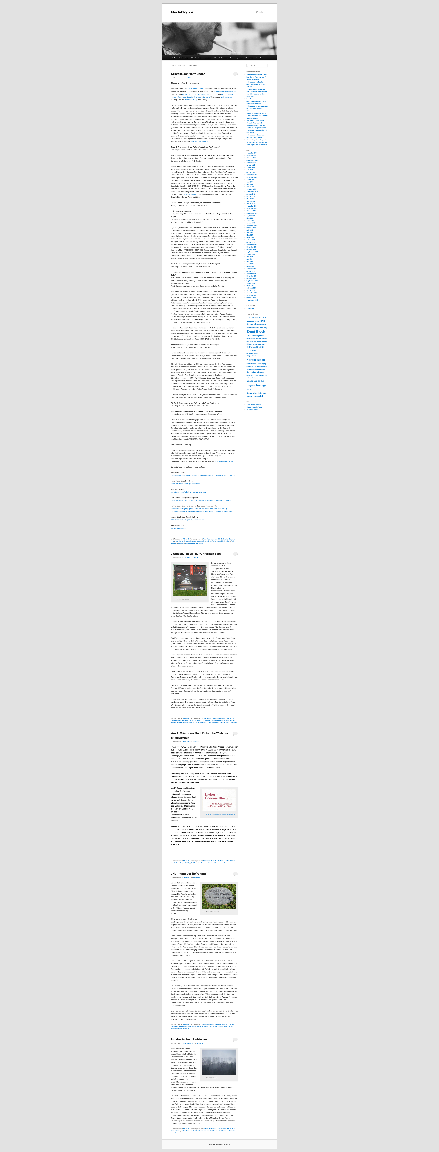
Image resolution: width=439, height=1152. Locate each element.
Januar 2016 (250, 223)
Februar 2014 (251, 269)
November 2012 (251, 295)
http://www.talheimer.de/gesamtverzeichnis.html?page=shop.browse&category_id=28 (202, 475)
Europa (261, 336)
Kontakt (259, 58)
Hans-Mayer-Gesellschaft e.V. (225, 91)
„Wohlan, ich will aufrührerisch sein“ (196, 553)
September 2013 (252, 281)
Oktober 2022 (251, 189)
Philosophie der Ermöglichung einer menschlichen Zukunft (255, 84)
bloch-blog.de (182, 11)
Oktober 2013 (251, 278)
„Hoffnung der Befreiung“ (189, 873)
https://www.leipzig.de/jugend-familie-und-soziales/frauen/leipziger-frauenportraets (201, 500)
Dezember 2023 (251, 175)
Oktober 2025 (251, 158)
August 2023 (250, 179)
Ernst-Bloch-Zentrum (253, 405)
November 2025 (251, 155)
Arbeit (262, 317)
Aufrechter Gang (208, 1024)
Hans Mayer (179, 541)
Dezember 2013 (251, 273)
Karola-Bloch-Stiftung (254, 407)
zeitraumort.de (226, 97)
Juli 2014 (249, 257)
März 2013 (250, 285)
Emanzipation (250, 328)
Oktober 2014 (251, 249)
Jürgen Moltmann (197, 1026)
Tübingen (181, 543)
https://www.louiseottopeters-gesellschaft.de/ (187, 519)
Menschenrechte (262, 366)
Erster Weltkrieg (252, 336)
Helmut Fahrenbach (258, 344)
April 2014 (250, 264)
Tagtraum (255, 378)
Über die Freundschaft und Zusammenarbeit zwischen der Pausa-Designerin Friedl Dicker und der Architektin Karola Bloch (257, 128)
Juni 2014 (249, 259)
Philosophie (262, 375)
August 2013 (250, 283)
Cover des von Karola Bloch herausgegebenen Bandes (220, 814)
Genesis (254, 341)
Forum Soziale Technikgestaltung (256, 339)
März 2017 (250, 199)
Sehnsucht (190, 722)
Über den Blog (183, 58)
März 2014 (250, 266)
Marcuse (249, 366)
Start (173, 58)
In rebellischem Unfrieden (189, 1039)
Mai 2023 (249, 184)
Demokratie (251, 324)
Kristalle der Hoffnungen (188, 74)
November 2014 (251, 247)
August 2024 (250, 167)
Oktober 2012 (251, 298)
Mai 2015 (249, 235)
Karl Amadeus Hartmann (201, 1131)
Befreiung (257, 321)
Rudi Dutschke (182, 722)
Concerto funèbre (217, 1129)
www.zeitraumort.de (178, 528)
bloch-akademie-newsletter (223, 58)
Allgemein (186, 539)
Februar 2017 (251, 201)
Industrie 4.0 (251, 350)
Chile (212, 861)
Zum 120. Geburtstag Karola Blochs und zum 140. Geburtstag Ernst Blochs (257, 115)
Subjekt (248, 378)
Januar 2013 (250, 290)
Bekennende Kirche (220, 1024)
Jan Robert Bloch (252, 353)
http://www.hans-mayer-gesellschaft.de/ (185, 483)
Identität (260, 347)
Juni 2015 (249, 232)
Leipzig (228, 541)
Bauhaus (250, 321)
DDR (225, 861)
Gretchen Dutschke (188, 720)
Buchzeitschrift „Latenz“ (195, 88)
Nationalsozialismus (255, 372)
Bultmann (231, 1024)
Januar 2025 (250, 165)
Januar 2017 (250, 203)
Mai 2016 (249, 218)
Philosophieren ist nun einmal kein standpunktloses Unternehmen (257, 108)
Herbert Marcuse (186, 1131)
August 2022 (250, 194)
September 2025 (252, 160)
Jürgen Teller (211, 541)
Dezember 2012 (251, 293)
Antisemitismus (252, 318)
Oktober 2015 (251, 228)
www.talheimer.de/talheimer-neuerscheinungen (188, 492)
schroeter (197, 78)
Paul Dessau (214, 1131)
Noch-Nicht (249, 375)
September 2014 (252, 252)
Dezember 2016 (251, 206)
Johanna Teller (202, 541)
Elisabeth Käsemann (218, 718)
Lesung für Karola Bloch (255, 120)
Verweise (208, 58)
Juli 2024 (249, 170)
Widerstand (256, 396)
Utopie (210, 863)
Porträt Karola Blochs (190, 194)
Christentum (207, 718)
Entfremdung (261, 327)
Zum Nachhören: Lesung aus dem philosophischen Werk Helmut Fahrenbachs (256, 101)
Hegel (265, 341)
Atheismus (206, 861)
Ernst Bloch (218, 539)
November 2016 (251, 208)
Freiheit (248, 341)
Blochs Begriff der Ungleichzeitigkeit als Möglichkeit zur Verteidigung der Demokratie (256, 142)
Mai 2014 (249, 261)
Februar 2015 (251, 240)
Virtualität (249, 396)
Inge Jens (193, 541)
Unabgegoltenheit (200, 722)
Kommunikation (251, 364)
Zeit (261, 396)
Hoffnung (187, 541)
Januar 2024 (250, 172)
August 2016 (250, 216)
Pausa (256, 375)
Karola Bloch (221, 541)
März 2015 (250, 237)
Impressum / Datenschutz (244, 58)
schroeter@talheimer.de (199, 141)
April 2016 (250, 220)
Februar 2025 (251, 162)
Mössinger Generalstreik (256, 369)
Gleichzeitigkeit (176, 720)
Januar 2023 (250, 187)
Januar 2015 (250, 242)
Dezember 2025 (251, 153)
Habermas (260, 341)
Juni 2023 (249, 182)
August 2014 (250, 254)
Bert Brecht (207, 1129)
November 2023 (251, 177)
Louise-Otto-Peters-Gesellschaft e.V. (196, 94)
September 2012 (252, 300)
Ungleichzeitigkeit (213, 722)
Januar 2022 (250, 196)
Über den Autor (196, 58)
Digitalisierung (261, 324)
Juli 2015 (249, 230)
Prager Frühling (185, 863)
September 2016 (252, 213)
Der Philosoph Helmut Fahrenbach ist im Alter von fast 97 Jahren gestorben (257, 76)
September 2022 (252, 191)
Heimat (249, 344)
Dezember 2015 (251, 225)
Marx (228, 720)
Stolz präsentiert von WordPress (219, 1144)
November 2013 (251, 276)
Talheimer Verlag (191, 99)
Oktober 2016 (251, 211)
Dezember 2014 (251, 244)
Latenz (259, 364)
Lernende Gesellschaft (218, 720)
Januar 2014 (250, 271)
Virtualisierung (259, 393)
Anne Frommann (208, 539)
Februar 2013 (251, 288)
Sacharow (204, 863)
